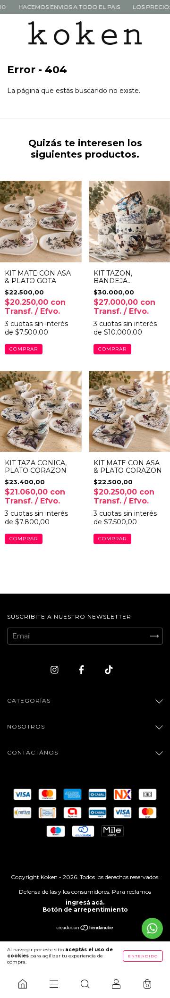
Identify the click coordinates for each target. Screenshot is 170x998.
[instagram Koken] (55, 670)
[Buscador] (85, 984)
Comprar (23, 349)
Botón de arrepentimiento (85, 909)
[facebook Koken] (82, 670)
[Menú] (53, 984)
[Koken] (22, 984)
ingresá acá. (85, 902)
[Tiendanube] (85, 928)
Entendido (143, 956)
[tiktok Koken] (109, 670)
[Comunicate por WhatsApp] (152, 928)
